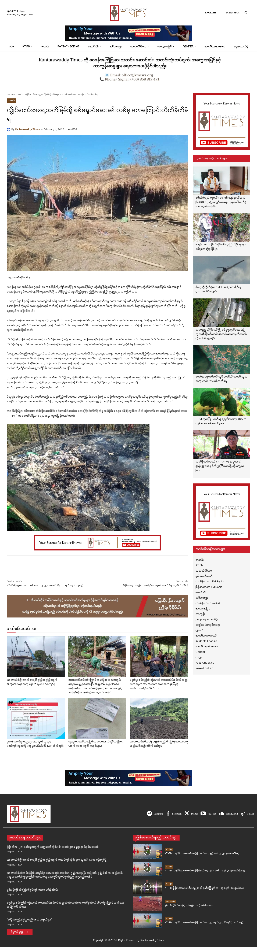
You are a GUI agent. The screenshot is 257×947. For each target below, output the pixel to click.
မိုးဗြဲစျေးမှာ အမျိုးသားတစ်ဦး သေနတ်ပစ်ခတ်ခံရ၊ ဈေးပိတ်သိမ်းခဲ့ (155, 585)
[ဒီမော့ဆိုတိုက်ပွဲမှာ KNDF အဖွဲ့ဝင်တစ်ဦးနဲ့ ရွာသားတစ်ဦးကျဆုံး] (221, 270)
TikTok (250, 813)
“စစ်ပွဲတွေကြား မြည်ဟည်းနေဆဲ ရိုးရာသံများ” (29, 920)
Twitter (194, 813)
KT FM (169, 849)
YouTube (211, 813)
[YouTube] (203, 813)
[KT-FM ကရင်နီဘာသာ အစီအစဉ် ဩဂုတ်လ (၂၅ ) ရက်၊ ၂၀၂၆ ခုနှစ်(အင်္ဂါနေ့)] (147, 851)
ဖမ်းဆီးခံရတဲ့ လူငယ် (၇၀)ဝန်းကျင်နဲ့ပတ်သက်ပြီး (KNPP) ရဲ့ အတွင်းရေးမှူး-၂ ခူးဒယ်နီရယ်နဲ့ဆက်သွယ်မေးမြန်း (220, 202)
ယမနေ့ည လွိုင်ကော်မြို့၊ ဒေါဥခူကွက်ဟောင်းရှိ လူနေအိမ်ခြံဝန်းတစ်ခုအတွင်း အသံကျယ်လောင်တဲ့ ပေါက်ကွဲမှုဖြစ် (221, 334)
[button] (246, 13)
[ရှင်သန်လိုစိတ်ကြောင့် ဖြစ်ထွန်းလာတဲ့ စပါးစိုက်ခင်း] (147, 903)
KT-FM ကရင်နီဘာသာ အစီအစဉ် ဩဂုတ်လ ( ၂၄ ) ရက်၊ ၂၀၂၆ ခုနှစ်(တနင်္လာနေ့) (204, 922)
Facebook (176, 813)
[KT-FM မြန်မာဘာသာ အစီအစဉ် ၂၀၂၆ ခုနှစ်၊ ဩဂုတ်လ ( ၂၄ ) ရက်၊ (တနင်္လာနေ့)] (147, 886)
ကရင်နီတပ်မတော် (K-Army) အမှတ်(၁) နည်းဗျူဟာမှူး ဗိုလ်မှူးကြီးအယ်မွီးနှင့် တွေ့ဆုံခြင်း (219, 466)
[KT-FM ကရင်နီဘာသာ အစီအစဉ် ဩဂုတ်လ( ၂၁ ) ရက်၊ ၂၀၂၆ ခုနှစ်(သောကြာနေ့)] (147, 869)
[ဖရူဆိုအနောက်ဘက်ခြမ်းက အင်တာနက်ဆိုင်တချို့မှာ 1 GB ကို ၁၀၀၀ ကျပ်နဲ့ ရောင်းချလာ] (97, 718)
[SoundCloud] (221, 813)
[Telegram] (149, 813)
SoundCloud (232, 813)
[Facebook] (168, 813)
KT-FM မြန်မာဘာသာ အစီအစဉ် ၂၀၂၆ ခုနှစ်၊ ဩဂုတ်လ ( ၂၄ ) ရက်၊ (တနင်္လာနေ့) (204, 888)
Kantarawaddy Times (27, 129)
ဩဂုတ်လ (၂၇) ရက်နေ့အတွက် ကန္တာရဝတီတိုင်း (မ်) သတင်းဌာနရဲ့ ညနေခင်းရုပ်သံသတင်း (53, 847)
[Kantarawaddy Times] (9, 129)
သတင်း (19, 94)
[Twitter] (186, 813)
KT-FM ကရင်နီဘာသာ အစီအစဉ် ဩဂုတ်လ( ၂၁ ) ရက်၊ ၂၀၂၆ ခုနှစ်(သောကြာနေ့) (205, 870)
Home (10, 94)
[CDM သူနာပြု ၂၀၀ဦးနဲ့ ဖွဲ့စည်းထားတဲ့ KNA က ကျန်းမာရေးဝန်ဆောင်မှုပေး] (221, 402)
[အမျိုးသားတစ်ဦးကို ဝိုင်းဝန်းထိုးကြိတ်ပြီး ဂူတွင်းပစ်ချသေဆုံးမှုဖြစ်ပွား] (221, 227)
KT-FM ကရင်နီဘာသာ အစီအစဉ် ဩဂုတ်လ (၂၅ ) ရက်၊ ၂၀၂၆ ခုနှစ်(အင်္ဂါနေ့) (202, 853)
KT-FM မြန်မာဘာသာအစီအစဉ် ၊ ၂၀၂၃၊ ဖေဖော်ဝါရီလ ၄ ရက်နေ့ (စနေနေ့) (45, 585)
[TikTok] (243, 813)
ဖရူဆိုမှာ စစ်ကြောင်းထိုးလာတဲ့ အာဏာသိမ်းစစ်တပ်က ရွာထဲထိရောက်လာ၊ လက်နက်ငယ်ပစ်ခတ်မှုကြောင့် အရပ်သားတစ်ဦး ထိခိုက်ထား (159, 684)
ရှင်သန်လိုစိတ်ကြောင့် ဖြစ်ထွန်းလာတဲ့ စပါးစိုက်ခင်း (32, 890)
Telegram (158, 813)
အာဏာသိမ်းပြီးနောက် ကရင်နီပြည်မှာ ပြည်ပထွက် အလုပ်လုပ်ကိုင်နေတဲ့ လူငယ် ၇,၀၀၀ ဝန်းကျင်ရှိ (56, 860)
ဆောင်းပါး (170, 901)
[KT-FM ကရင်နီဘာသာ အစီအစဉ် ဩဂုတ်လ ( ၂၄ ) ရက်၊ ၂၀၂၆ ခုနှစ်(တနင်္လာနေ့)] (147, 920)
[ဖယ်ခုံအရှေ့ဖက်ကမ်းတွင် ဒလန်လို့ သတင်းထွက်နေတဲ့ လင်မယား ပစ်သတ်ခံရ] (221, 359)
